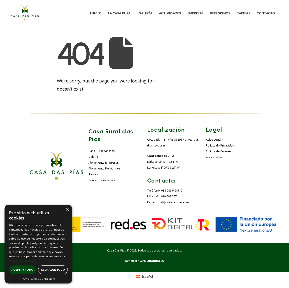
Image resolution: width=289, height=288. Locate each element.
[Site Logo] (25, 13)
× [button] (67, 209)
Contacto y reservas (102, 180)
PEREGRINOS (220, 13)
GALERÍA (145, 13)
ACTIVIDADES (170, 13)
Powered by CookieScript (38, 278)
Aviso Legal (213, 140)
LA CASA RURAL (120, 13)
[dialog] (38, 244)
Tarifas (93, 174)
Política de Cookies (218, 151)
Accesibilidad (215, 157)
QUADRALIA (155, 261)
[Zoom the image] (56, 154)
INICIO (96, 13)
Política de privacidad (23, 261)
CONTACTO (266, 13)
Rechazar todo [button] (53, 270)
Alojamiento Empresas (104, 163)
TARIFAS (243, 13)
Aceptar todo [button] (23, 270)
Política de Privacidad (220, 145)
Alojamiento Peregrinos (105, 168)
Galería (93, 157)
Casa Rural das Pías (102, 151)
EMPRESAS (195, 13)
